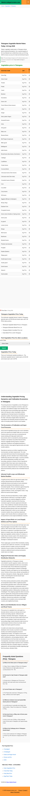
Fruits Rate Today (8, 770)
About (12, 792)
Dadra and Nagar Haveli (10, 754)
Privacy (20, 790)
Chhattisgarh (7, 751)
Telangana (13, 6)
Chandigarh (7, 749)
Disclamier (17, 792)
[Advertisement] (15, 24)
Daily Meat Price (8, 773)
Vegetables (7, 6)
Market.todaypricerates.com (10, 2)
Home (2, 6)
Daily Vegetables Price (9, 768)
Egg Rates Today (8, 776)
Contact (25, 790)
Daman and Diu (8, 757)
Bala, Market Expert (11, 782)
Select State (3, 340)
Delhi (5, 760)
